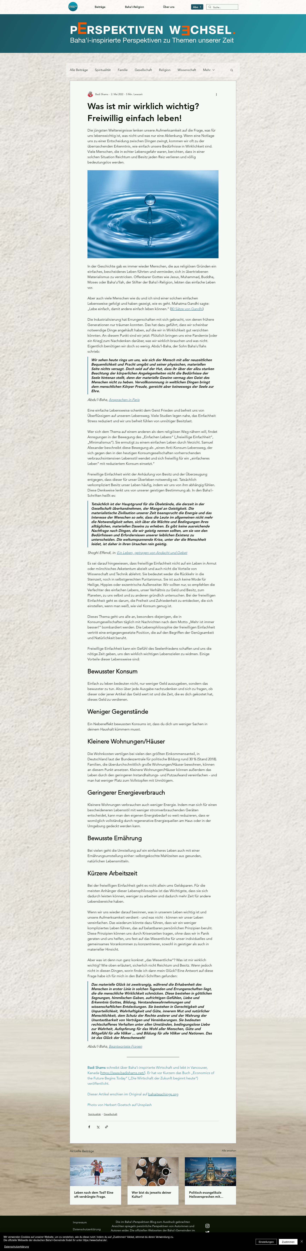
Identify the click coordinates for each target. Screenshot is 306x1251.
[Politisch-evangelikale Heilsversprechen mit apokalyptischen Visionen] (210, 1171)
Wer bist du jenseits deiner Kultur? (151, 1194)
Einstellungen (266, 1242)
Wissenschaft (187, 70)
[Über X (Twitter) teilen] (98, 1127)
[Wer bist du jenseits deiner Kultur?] (153, 1171)
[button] (197, 7)
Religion (165, 70)
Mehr (207, 70)
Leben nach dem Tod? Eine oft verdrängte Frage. (93, 1194)
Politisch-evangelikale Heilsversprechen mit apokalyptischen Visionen (208, 1194)
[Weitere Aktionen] (216, 94)
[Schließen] (302, 1241)
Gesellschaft (143, 70)
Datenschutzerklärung (16, 1246)
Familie (123, 70)
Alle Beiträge (79, 70)
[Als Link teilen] (106, 1127)
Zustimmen (288, 1242)
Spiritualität (103, 70)
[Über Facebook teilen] (89, 1127)
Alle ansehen (229, 1150)
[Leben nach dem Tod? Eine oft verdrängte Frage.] (95, 1171)
